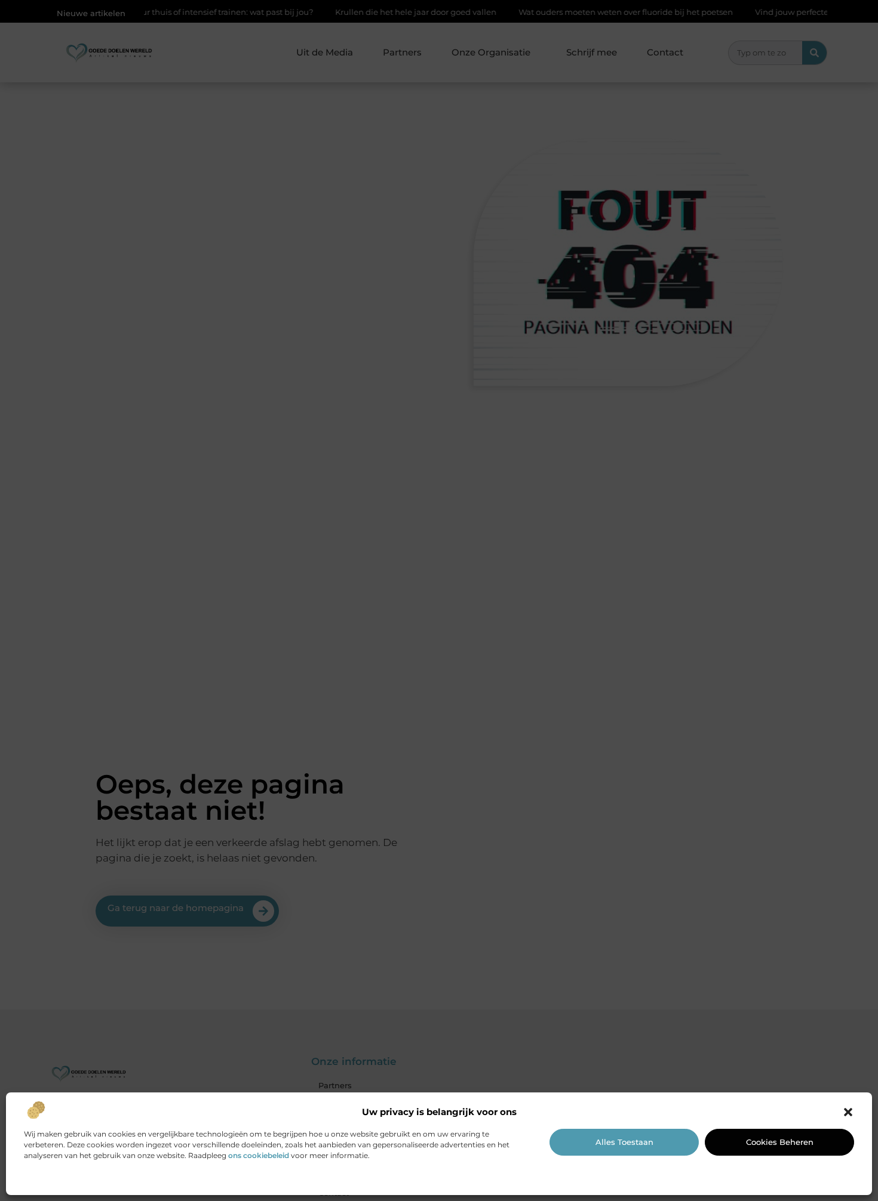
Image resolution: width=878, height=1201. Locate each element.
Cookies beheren (779, 1142)
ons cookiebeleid (258, 1155)
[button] (848, 1112)
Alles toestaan (624, 1142)
